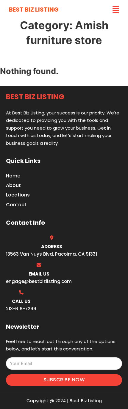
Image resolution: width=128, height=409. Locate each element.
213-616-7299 (21, 309)
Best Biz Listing (34, 9)
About (13, 185)
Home (13, 175)
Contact (16, 204)
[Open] (116, 9)
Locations (18, 194)
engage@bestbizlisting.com (39, 281)
